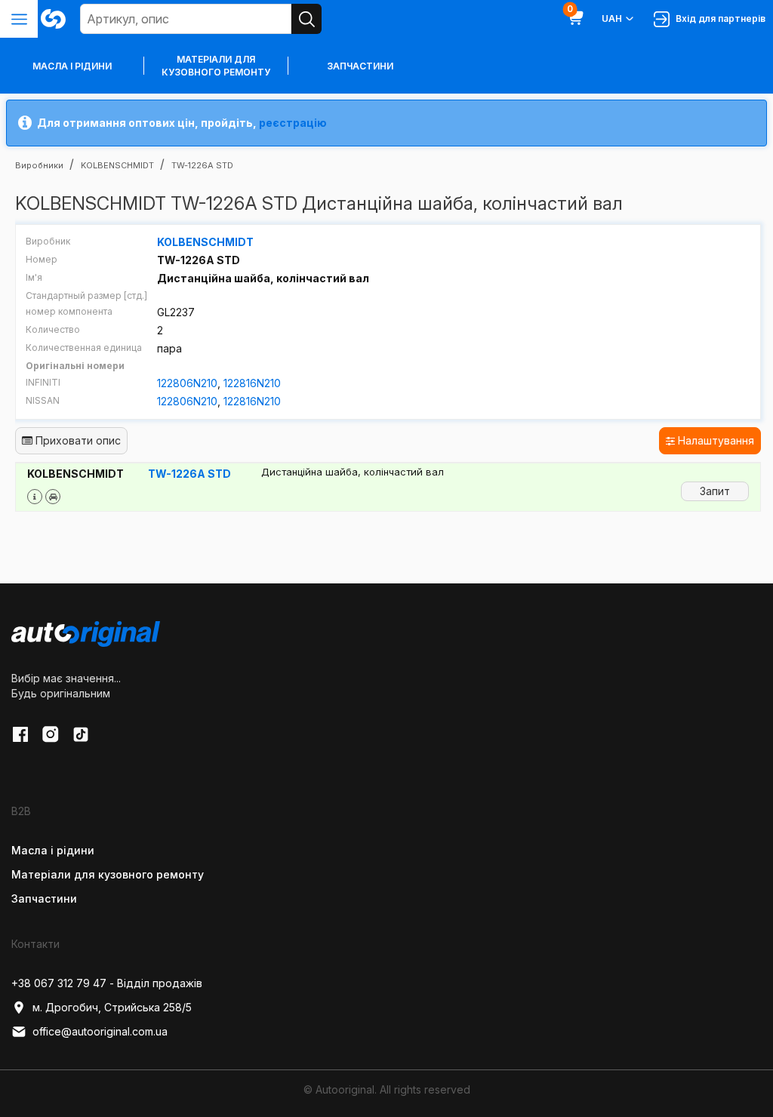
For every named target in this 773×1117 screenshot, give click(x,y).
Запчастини (360, 66)
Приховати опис (76, 440)
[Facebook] (20, 734)
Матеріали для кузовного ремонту (216, 66)
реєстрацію (293, 122)
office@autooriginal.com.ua (100, 1031)
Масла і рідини (52, 850)
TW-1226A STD (189, 473)
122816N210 (252, 383)
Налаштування (714, 440)
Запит (715, 491)
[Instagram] (51, 734)
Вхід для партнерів (718, 18)
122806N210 (187, 383)
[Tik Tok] (81, 734)
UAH (612, 18)
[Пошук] (306, 19)
